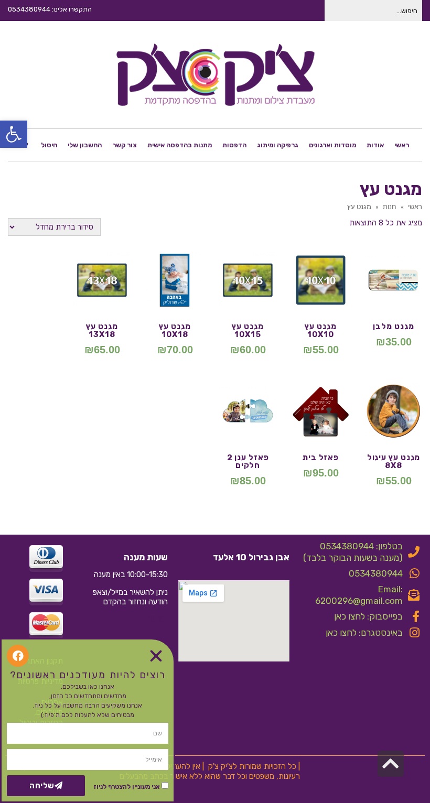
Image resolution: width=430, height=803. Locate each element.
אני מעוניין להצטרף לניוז (126, 786)
